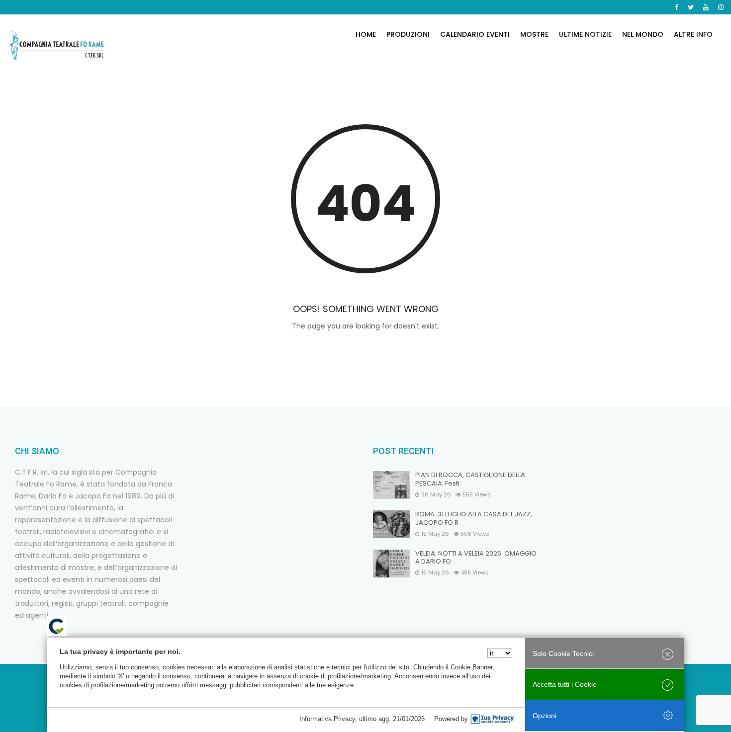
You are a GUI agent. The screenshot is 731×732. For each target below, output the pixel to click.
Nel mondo (642, 34)
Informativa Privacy (327, 719)
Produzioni (408, 34)
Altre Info (693, 34)
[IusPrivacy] (492, 719)
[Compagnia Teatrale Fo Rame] (57, 44)
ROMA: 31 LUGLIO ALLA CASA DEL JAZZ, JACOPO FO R (473, 518)
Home (366, 34)
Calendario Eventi (475, 34)
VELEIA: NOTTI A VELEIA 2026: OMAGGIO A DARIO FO (476, 558)
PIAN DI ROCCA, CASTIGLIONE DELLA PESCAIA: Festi (470, 479)
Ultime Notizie (585, 34)
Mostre (534, 34)
